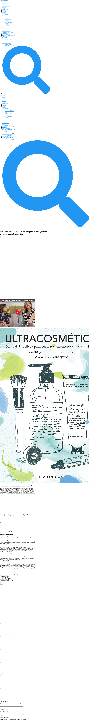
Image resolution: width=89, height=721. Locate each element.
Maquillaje (4, 12)
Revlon (6, 23)
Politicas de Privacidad (6, 43)
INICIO (3, 3)
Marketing (4, 11)
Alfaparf (6, 24)
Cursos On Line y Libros (7, 39)
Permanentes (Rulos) (6, 27)
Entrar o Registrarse (6, 6)
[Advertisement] (17, 504)
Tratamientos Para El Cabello (8, 32)
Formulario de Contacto (7, 42)
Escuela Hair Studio (4, 0)
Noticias (4, 7)
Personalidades (5, 36)
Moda (3, 13)
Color (3, 8)
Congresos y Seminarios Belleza (8, 35)
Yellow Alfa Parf (8, 19)
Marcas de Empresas (6, 15)
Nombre (2, 709)
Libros (3, 38)
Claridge (6, 21)
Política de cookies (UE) (9, 45)
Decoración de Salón (6, 34)
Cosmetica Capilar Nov (9, 16)
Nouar (6, 20)
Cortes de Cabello (5, 14)
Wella (6, 18)
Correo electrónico (4, 711)
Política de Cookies (8, 44)
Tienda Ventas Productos (7, 4)
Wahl (6, 26)
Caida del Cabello (5, 28)
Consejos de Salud (6, 33)
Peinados (4, 30)
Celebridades (4, 37)
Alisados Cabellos (5, 9)
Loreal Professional (8, 22)
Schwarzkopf (7, 25)
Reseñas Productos (6, 31)
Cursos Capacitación (9, 40)
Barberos (4, 10)
